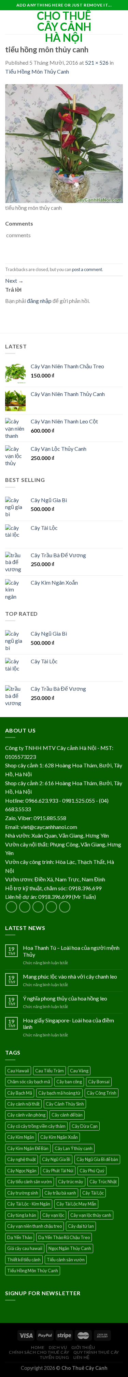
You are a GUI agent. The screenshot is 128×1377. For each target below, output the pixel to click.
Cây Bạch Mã (19, 1093)
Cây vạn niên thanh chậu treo (34, 1226)
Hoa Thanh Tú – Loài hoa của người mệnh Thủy (71, 950)
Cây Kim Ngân (20, 1137)
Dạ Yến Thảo (19, 1237)
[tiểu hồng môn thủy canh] (64, 143)
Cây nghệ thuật (21, 1159)
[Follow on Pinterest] (64, 907)
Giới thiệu (83, 1347)
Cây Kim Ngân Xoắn (59, 1137)
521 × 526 (97, 62)
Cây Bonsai (99, 1081)
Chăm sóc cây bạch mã (28, 1081)
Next (14, 280)
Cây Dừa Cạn (85, 1126)
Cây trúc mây (70, 1181)
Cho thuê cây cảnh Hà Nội (64, 26)
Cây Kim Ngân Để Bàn (27, 1148)
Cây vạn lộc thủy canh (90, 1215)
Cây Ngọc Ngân (22, 1170)
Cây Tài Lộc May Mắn (76, 1204)
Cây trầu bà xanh (60, 1193)
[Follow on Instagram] (24, 907)
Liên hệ (81, 1357)
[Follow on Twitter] (38, 907)
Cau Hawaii (18, 1070)
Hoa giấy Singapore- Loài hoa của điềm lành (68, 1023)
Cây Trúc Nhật (103, 1181)
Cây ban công (69, 1081)
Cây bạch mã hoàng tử (59, 1093)
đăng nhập (39, 300)
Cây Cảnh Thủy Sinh (65, 1104)
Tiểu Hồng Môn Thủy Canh (37, 71)
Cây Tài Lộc (93, 1193)
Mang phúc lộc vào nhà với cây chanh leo (70, 976)
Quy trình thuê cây (96, 1352)
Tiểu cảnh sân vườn (66, 1259)
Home (37, 1347)
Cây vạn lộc (53, 1215)
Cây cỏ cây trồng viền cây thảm (36, 1126)
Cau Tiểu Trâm (49, 1070)
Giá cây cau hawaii (24, 1248)
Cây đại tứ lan (81, 1226)
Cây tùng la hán (21, 1215)
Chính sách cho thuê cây (39, 1352)
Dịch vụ (58, 1347)
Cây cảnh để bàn (67, 1115)
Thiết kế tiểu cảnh (24, 1259)
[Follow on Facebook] (11, 907)
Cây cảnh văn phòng (26, 1115)
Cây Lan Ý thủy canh (74, 1148)
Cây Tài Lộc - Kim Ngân (28, 1204)
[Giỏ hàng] (119, 22)
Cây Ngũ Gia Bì (56, 1159)
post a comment (87, 269)
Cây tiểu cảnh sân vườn (29, 1181)
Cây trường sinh (22, 1193)
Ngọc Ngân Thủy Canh (69, 1248)
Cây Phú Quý (92, 1170)
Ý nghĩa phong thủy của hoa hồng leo (65, 998)
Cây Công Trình (101, 1093)
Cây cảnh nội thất (23, 1104)
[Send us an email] (51, 907)
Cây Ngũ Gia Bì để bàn (97, 1159)
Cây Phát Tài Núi (58, 1170)
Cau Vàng (79, 1070)
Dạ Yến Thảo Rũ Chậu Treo (64, 1237)
